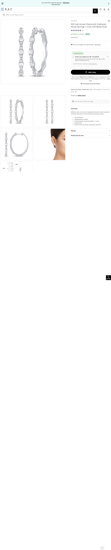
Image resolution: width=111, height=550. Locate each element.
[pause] (2, 4)
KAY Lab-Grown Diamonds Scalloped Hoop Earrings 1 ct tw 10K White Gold (89, 25)
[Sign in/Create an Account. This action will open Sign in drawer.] (104, 9)
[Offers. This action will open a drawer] (95, 11)
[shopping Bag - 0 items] (109, 10)
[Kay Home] (8, 9)
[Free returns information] (92, 101)
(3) (82, 30)
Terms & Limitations (93, 63)
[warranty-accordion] (108, 57)
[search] (4, 15)
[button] (109, 4)
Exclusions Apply (74, 37)
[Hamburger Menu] (2, 9)
